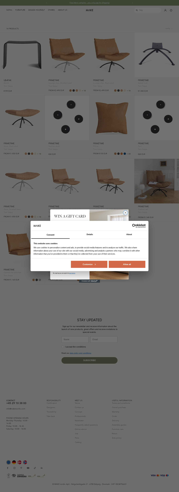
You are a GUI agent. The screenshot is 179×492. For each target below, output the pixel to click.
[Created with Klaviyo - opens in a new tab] (89, 281)
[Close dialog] (125, 212)
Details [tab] (90, 234)
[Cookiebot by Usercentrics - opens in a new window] (134, 226)
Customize (88, 264)
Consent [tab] (50, 235)
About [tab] (129, 234)
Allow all (127, 264)
